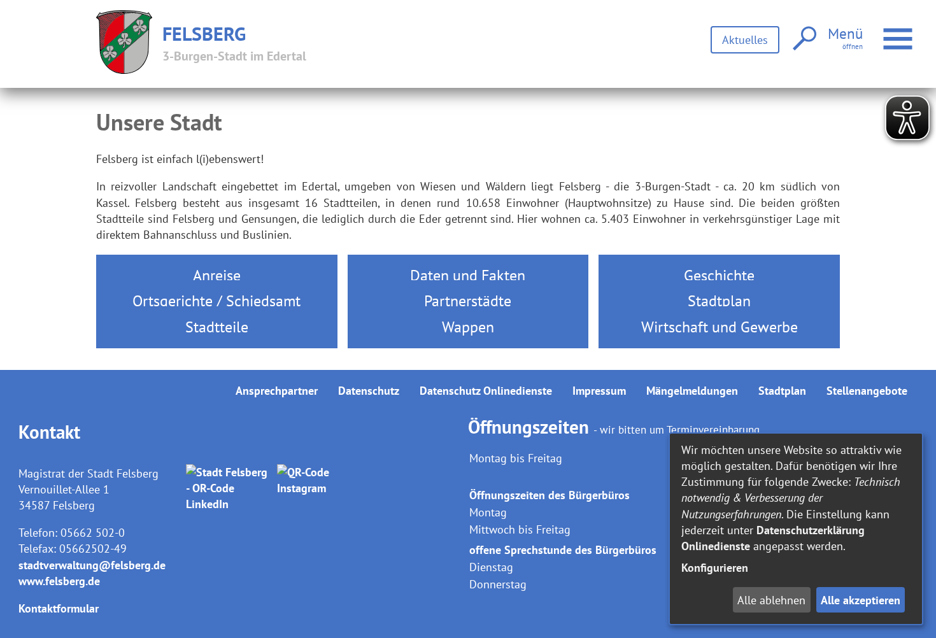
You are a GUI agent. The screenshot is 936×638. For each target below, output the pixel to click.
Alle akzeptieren (860, 600)
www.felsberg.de (59, 581)
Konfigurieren (714, 567)
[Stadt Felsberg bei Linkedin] (229, 488)
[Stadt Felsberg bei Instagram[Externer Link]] (320, 488)
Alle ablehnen (771, 600)
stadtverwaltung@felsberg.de (92, 565)
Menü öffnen (914, 31)
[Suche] (803, 39)
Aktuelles (745, 39)
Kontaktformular (58, 608)
